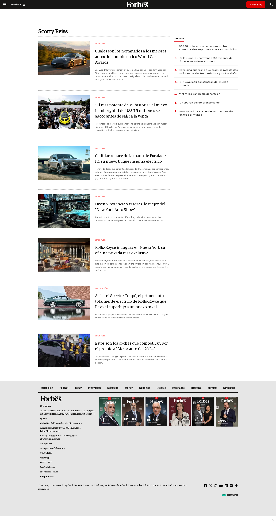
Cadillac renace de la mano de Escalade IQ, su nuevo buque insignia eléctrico (130, 158)
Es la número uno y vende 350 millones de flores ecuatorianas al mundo (206, 59)
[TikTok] (236, 486)
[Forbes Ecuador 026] (226, 411)
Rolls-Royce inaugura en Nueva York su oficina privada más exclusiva (130, 250)
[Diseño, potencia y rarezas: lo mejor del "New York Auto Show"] (64, 211)
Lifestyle (161, 388)
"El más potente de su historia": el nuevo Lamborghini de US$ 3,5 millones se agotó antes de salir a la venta (131, 110)
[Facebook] (205, 486)
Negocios (144, 388)
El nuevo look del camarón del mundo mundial (204, 83)
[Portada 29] (156, 411)
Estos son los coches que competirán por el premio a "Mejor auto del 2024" (131, 346)
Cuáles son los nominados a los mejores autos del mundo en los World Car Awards (130, 56)
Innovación (94, 388)
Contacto (89, 485)
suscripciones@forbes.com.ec (53, 448)
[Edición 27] (203, 411)
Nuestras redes (135, 485)
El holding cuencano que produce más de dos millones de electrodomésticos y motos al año (208, 71)
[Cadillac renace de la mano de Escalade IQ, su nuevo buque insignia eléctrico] (64, 163)
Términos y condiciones (50, 485)
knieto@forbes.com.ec (50, 431)
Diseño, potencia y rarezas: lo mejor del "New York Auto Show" (130, 207)
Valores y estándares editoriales (110, 485)
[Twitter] (210, 486)
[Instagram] (215, 486)
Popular (179, 38)
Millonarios (178, 388)
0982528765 (46, 462)
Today (78, 388)
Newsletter (229, 388)
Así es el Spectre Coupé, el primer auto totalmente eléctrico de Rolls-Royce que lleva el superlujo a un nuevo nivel (130, 301)
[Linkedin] (226, 486)
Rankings (196, 388)
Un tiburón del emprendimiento (200, 102)
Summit (212, 388)
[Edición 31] (109, 411)
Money (129, 388)
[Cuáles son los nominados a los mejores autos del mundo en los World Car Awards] (64, 58)
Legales (67, 485)
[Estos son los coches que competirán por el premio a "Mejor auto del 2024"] (64, 350)
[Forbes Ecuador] (138, 4)
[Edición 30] (133, 411)
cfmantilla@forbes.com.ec (71, 423)
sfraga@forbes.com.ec (50, 439)
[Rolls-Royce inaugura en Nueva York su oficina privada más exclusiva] (64, 254)
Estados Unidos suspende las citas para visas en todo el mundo (207, 113)
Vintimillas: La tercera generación (199, 93)
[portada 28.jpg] (179, 411)
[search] (271, 4)
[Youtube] (221, 486)
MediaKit (78, 485)
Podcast (63, 388)
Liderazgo (112, 388)
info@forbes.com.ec (85, 414)
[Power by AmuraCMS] (230, 495)
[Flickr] (231, 486)
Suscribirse (255, 4)
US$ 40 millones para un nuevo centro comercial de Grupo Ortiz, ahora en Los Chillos (208, 47)
